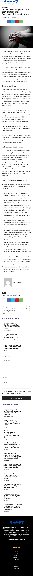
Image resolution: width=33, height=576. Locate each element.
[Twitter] (13, 21)
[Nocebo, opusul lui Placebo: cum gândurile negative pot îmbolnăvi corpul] (26, 326)
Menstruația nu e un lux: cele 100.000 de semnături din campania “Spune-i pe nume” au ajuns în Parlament (12, 434)
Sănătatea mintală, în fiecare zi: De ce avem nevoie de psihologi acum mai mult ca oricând (12, 456)
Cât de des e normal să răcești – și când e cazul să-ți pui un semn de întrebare (12, 496)
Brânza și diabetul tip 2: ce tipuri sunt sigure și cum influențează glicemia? (13, 346)
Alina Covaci (6, 17)
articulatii (9, 292)
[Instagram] (18, 543)
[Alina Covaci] (8, 282)
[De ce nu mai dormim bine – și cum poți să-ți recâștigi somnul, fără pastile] (26, 476)
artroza (14, 292)
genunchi (9, 295)
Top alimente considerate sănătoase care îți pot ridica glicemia (12, 486)
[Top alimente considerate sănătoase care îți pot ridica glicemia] (26, 486)
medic (19, 295)
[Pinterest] (17, 21)
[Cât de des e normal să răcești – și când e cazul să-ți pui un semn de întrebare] (26, 496)
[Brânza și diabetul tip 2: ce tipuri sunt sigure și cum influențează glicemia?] (26, 347)
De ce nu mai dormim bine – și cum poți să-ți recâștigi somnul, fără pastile (13, 476)
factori (3, 295)
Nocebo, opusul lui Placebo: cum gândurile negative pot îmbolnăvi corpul (12, 326)
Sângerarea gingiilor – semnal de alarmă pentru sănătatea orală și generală (12, 412)
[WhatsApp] (21, 21)
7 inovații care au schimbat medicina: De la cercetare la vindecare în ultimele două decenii (13, 507)
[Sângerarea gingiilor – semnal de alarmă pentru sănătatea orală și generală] (26, 412)
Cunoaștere (5, 7)
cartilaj (19, 292)
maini (14, 295)
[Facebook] (9, 21)
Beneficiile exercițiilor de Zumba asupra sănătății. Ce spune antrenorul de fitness (8, 311)
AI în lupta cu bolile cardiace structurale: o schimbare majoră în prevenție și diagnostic (12, 337)
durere (24, 292)
